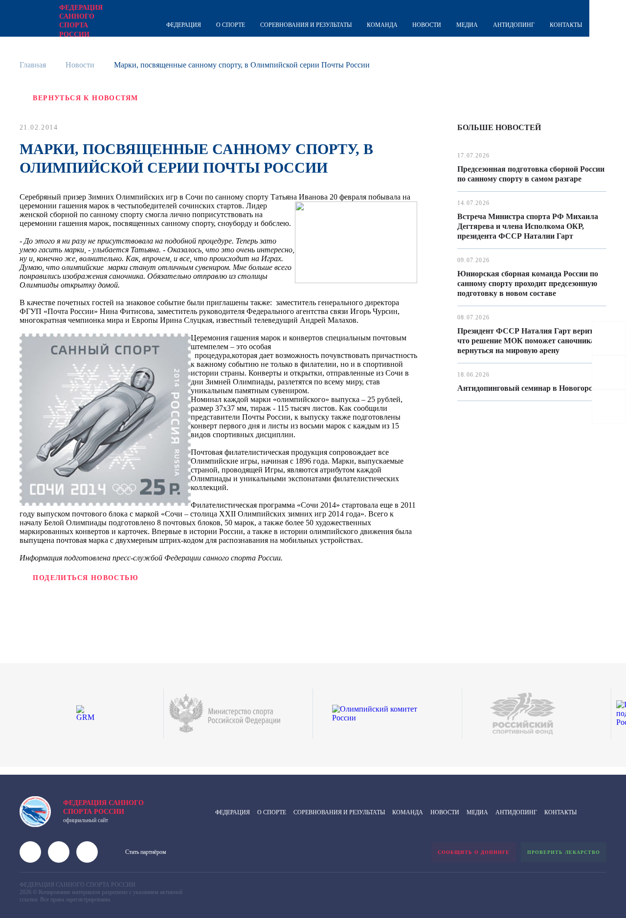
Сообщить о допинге (474, 852)
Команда (382, 25)
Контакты (566, 25)
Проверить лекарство (563, 852)
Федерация (183, 25)
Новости (426, 25)
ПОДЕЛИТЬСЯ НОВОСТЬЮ (85, 578)
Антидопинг (514, 25)
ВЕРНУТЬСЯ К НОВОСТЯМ (85, 98)
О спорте (230, 25)
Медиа (467, 25)
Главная (33, 65)
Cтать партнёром (145, 852)
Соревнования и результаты (306, 25)
